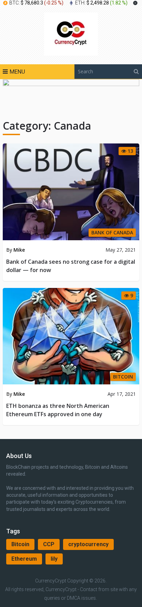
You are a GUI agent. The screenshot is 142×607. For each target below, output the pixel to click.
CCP (48, 544)
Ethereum (24, 558)
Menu (17, 71)
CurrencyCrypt (50, 580)
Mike (19, 249)
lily (54, 558)
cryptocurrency (88, 544)
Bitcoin (20, 544)
